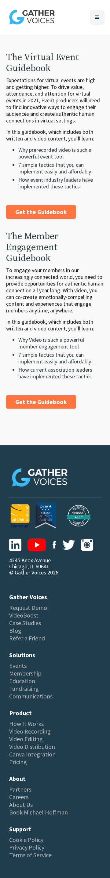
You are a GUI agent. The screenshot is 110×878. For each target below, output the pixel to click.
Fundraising (24, 689)
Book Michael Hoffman (38, 812)
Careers (18, 797)
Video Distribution (32, 747)
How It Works (26, 724)
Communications (31, 696)
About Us (21, 805)
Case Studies (25, 623)
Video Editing (26, 739)
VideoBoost (23, 615)
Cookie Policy (26, 840)
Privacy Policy (26, 847)
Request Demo (28, 608)
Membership (25, 673)
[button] (97, 17)
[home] (30, 17)
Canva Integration (32, 754)
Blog (15, 631)
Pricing (18, 762)
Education (22, 681)
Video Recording (30, 731)
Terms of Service (30, 855)
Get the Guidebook (41, 212)
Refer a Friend (27, 638)
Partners (20, 789)
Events (18, 666)
